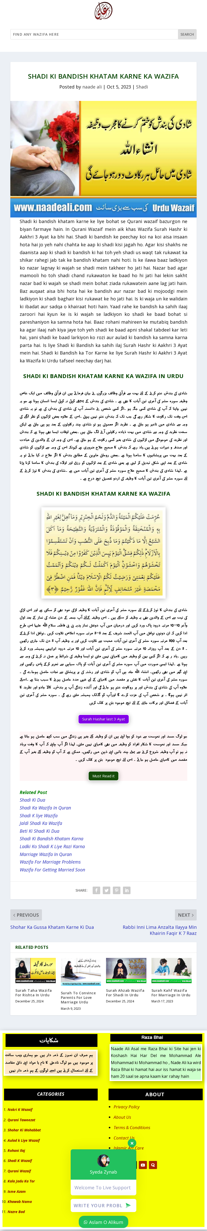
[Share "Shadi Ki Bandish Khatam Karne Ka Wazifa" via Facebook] (96, 890)
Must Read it (103, 775)
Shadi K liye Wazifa (39, 815)
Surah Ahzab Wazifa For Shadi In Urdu (125, 992)
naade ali (92, 87)
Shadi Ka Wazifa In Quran (45, 808)
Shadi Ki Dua (32, 800)
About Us (122, 1117)
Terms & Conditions (132, 1127)
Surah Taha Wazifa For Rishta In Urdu (33, 992)
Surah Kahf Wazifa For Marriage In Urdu (171, 992)
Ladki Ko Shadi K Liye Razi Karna (52, 846)
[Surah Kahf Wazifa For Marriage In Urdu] (171, 970)
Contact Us (124, 1138)
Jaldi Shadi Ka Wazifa (41, 823)
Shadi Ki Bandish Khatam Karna (51, 839)
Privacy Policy (127, 1107)
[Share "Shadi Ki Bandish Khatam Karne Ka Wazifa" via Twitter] (106, 890)
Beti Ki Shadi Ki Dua (39, 831)
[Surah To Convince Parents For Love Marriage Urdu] (81, 972)
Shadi (142, 87)
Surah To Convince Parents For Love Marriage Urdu (78, 997)
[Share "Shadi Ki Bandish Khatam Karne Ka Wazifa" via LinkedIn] (127, 890)
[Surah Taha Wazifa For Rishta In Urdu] (35, 970)
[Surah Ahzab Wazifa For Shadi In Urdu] (126, 970)
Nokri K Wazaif (20, 1109)
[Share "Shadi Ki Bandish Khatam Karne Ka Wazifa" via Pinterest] (117, 890)
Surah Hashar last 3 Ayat (103, 718)
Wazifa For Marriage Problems (50, 862)
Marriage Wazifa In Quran (46, 854)
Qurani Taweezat (21, 1119)
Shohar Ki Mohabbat (24, 1130)
